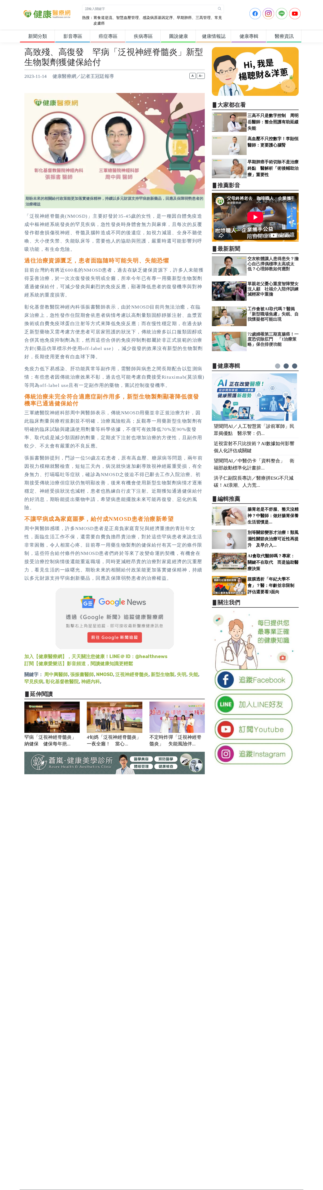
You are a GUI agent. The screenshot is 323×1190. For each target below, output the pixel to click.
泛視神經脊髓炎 (131, 674)
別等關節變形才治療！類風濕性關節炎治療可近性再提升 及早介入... (273, 539)
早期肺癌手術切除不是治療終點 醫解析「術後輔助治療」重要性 (273, 168)
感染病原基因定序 (158, 17)
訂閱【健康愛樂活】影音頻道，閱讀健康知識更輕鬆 (78, 663)
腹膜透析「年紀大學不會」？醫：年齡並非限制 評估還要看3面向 (273, 585)
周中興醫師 (56, 674)
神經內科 (90, 681)
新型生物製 (163, 674)
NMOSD (104, 674)
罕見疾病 (33, 681)
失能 (193, 674)
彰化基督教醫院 (62, 681)
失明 (181, 674)
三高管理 (203, 17)
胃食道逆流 (102, 17)
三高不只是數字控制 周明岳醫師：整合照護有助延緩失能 (273, 122)
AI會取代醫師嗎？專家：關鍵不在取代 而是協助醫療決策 (273, 562)
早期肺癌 (184, 17)
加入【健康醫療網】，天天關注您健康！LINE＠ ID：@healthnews (95, 656)
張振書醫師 (82, 674)
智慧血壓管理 (127, 17)
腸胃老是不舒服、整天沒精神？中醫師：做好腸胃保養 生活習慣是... (275, 515)
